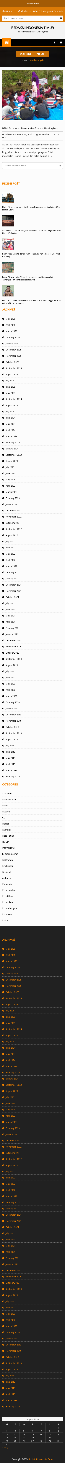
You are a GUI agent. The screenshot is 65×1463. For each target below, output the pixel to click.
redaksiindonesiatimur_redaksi (19, 134)
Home (24, 60)
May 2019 (10, 757)
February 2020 (13, 702)
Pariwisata (7, 884)
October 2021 (12, 597)
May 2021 (10, 615)
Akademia (7, 793)
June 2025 (10, 386)
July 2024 (10, 411)
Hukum (5, 841)
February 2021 (13, 628)
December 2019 (13, 714)
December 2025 (13, 349)
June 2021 (10, 609)
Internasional (8, 847)
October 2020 (12, 652)
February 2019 (13, 776)
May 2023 (10, 479)
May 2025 (10, 393)
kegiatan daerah (10, 853)
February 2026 (13, 337)
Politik (5, 920)
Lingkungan (7, 865)
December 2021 (13, 584)
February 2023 (13, 498)
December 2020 (13, 640)
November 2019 (13, 720)
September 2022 (14, 529)
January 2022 (12, 578)
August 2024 (12, 405)
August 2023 (12, 461)
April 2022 (10, 560)
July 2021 (10, 603)
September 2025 (14, 368)
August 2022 (12, 535)
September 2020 (14, 658)
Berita (5, 805)
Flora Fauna (8, 835)
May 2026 (10, 318)
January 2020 (12, 708)
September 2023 (14, 454)
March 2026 (11, 331)
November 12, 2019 (49, 134)
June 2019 (10, 751)
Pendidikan (7, 896)
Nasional (6, 872)
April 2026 (10, 324)
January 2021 (12, 634)
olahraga (6, 878)
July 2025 (10, 380)
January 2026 (12, 343)
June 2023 (10, 473)
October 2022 (12, 522)
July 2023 (10, 467)
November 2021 (13, 590)
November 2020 (13, 646)
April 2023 (10, 485)
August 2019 (12, 739)
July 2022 (10, 541)
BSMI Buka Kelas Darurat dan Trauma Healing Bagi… (31, 128)
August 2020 (12, 665)
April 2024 (10, 430)
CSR (4, 817)
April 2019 (10, 764)
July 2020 (10, 671)
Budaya (6, 811)
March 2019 (11, 770)
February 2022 (13, 572)
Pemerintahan (9, 890)
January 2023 (12, 504)
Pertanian (7, 914)
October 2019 (12, 727)
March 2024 (11, 436)
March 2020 (11, 696)
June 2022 (10, 547)
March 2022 (11, 566)
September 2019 (14, 733)
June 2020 (10, 677)
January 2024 (12, 448)
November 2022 (13, 516)
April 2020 (10, 689)
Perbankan (7, 902)
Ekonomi (6, 829)
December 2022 (13, 510)
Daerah (6, 823)
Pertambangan (9, 908)
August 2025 (12, 374)
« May (5, 1447)
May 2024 (10, 423)
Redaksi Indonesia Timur (41, 1459)
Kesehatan (7, 859)
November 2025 (13, 355)
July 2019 (10, 745)
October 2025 (12, 362)
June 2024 (10, 417)
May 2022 (10, 553)
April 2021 (10, 621)
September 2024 (14, 399)
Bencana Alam (9, 799)
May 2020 (10, 683)
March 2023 (11, 491)
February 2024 (13, 442)
